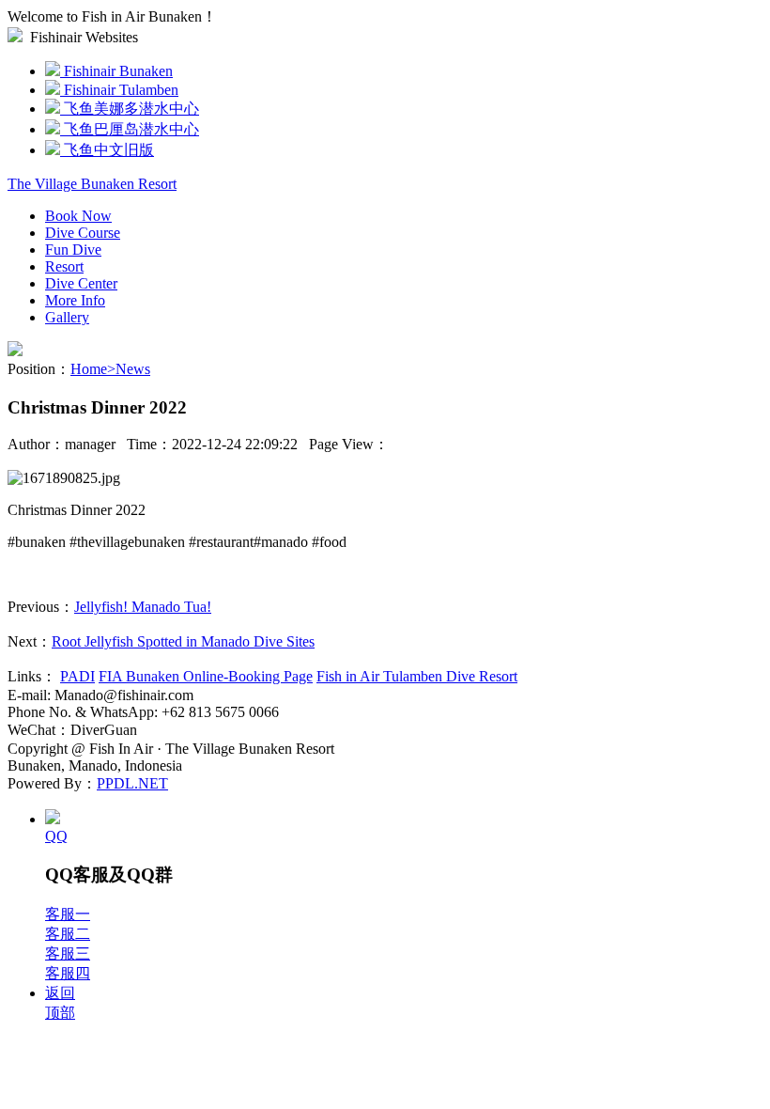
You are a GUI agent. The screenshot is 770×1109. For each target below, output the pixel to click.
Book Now (78, 216)
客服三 (67, 953)
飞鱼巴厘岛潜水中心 (129, 129)
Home (93, 369)
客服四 (67, 973)
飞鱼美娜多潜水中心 (129, 109)
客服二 (67, 934)
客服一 (67, 914)
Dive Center (81, 283)
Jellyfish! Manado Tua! (142, 607)
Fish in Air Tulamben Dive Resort (416, 676)
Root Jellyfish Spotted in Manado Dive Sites (183, 641)
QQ (56, 836)
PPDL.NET (132, 783)
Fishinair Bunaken (116, 71)
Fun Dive (73, 250)
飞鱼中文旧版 (107, 150)
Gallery (67, 317)
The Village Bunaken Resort (92, 184)
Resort (64, 266)
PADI (77, 676)
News (133, 369)
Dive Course (82, 233)
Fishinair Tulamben (119, 90)
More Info (75, 300)
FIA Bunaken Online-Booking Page (206, 676)
